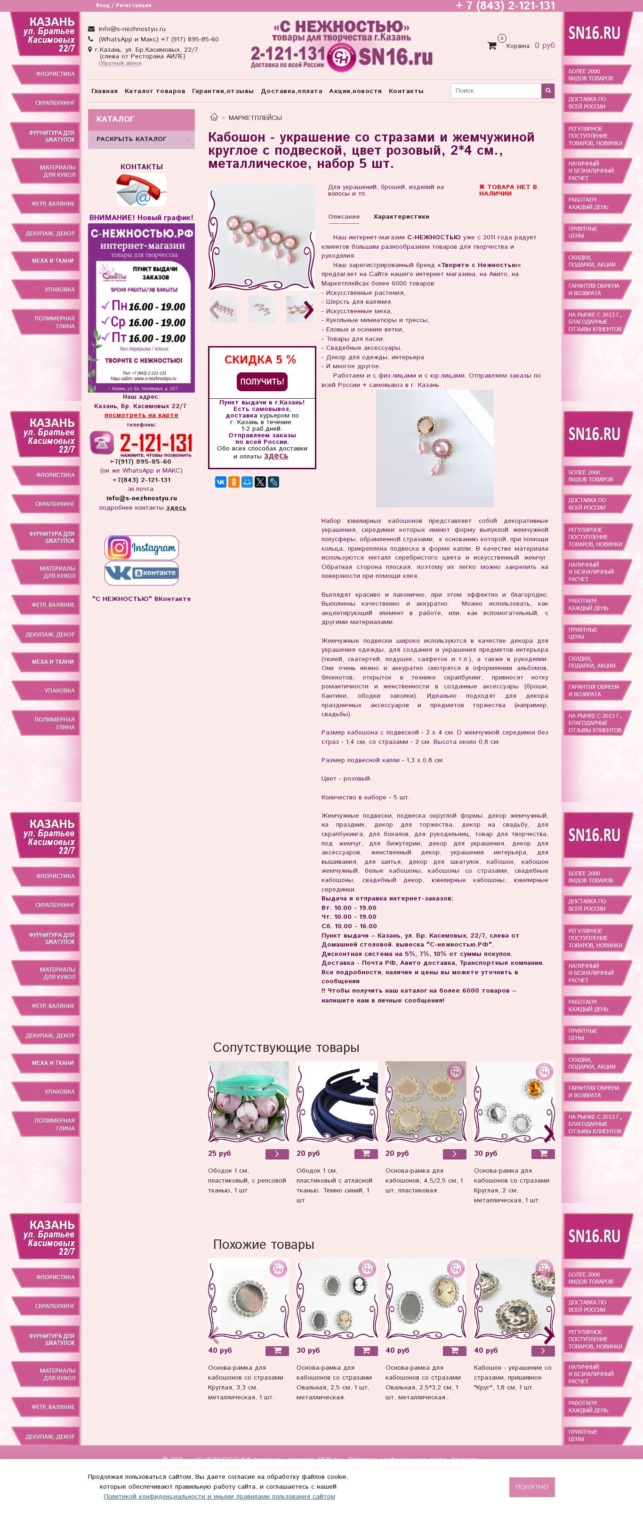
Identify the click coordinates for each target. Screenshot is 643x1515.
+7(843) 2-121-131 (141, 480)
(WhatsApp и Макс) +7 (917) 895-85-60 (157, 39)
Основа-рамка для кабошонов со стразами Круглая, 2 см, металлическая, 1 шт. (511, 1185)
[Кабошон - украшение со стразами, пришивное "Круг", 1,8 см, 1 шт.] (543, 1351)
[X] (260, 482)
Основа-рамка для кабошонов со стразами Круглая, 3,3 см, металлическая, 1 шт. (245, 1382)
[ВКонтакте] (220, 482)
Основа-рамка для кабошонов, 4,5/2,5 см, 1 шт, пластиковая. (424, 1180)
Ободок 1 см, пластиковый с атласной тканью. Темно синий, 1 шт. (334, 1185)
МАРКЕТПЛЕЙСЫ (255, 118)
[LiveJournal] (273, 482)
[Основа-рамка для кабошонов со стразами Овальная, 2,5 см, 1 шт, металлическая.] (337, 1298)
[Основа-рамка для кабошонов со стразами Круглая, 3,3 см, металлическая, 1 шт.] (248, 1298)
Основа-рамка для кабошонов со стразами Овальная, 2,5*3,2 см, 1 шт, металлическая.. (423, 1382)
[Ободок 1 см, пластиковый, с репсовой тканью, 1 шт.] (248, 1101)
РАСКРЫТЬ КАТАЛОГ (131, 139)
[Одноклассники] (234, 482)
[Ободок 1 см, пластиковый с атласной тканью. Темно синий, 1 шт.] (337, 1101)
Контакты (406, 91)
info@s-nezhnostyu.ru (131, 29)
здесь (276, 456)
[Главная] (214, 118)
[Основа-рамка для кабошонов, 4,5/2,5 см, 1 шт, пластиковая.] (426, 1101)
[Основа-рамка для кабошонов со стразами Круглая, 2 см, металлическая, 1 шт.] (514, 1101)
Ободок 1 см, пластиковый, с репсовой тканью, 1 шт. (247, 1180)
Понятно (532, 1487)
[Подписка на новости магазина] (262, 381)
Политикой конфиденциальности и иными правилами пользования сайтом (219, 1496)
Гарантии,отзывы (223, 91)
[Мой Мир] (247, 482)
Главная (104, 91)
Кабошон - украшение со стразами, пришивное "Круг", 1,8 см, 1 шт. (513, 1377)
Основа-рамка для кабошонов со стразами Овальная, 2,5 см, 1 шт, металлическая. (334, 1382)
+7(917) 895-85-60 (142, 461)
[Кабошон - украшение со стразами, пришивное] (514, 1298)
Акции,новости (355, 91)
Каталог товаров (155, 91)
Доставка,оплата (292, 91)
